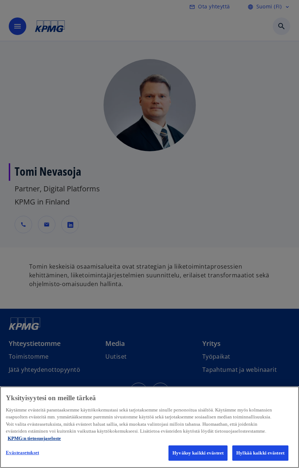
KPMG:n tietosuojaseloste (34, 438)
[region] (149, 427)
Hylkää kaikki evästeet (260, 453)
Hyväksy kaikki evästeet (198, 453)
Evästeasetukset (22, 452)
